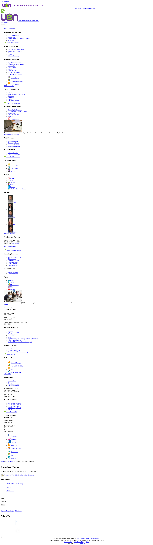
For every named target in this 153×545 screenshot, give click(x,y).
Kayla (14, 232)
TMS (11, 287)
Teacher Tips (14, 165)
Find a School (15, 84)
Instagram (13, 439)
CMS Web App (14, 285)
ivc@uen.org (15, 243)
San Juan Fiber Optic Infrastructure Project (20, 342)
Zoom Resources (12, 263)
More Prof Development (13, 157)
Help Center (18, 511)
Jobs (9, 382)
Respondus (11, 97)
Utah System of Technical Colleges (17, 111)
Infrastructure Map (16, 372)
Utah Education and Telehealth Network (87, 538)
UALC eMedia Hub (13, 114)
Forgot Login (10, 511)
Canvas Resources (13, 265)
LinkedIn (13, 442)
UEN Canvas (10, 491)
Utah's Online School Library (16, 49)
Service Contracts (13, 273)
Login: (2, 498)
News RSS (14, 445)
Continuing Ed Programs (15, 110)
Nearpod (12, 187)
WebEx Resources (13, 262)
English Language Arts (14, 63)
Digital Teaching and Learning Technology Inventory (23, 338)
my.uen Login (15, 78)
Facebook (13, 436)
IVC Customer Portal (10, 246)
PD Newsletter (14, 168)
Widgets (13, 458)
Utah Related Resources (14, 72)
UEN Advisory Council (14, 408)
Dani (14, 209)
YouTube (12, 289)
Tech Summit (11, 334)
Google (12, 184)
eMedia (12, 182)
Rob (14, 217)
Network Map (12, 381)
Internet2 (10, 116)
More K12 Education (12, 42)
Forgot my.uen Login (17, 81)
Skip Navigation (5, 1)
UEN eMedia (11, 37)
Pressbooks (11, 96)
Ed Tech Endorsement (14, 144)
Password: (3, 501)
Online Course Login (14, 146)
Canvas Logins (15, 119)
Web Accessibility (79, 542)
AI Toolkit (11, 40)
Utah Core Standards (13, 35)
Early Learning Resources (15, 51)
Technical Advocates (13, 349)
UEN (2, 461)
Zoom (12, 282)
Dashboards (14, 452)
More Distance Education (13, 250)
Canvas (10, 92)
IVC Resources (12, 259)
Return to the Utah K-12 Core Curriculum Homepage (19, 475)
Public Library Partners (14, 340)
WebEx (12, 280)
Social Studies (12, 70)
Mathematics (11, 66)
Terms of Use (68, 542)
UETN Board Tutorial (14, 406)
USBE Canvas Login (14, 154)
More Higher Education (13, 103)
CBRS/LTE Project (13, 332)
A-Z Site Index (5, 22)
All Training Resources (14, 257)
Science (10, 69)
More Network (10, 354)
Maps (12, 455)
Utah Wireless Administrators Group (18, 352)
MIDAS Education (13, 153)
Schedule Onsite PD (13, 141)
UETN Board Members (14, 404)
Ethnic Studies (12, 67)
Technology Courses (13, 143)
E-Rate (10, 54)
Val (14, 224)
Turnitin (10, 99)
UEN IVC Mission (13, 272)
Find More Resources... (16, 75)
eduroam (10, 331)
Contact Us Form (16, 448)
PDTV (13, 171)
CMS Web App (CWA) (14, 260)
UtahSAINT (11, 335)
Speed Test (14, 369)
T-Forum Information (14, 350)
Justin (14, 202)
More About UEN (11, 412)
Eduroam (10, 53)
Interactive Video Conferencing (16, 94)
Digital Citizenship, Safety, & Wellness (18, 38)
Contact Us (82, 543)
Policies (10, 409)
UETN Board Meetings (14, 403)
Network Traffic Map (17, 366)
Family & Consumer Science (16, 64)
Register (3, 511)
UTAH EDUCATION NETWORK (85, 8)
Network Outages (16, 363)
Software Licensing (13, 56)
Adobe (12, 178)
